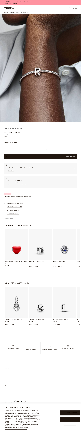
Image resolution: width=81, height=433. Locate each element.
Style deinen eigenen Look (40, 149)
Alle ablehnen (70, 419)
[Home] (9, 8)
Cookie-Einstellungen (70, 424)
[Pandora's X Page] (14, 401)
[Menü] (76, 8)
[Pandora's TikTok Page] (21, 401)
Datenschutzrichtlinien (11, 429)
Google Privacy (22, 429)
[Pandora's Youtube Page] (18, 401)
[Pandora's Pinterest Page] (25, 401)
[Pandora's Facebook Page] (6, 401)
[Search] (31, 8)
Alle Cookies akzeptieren (70, 412)
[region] (40, 418)
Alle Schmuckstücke (14, 12)
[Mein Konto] (69, 8)
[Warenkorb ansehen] (73, 8)
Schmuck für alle (24, 12)
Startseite (6, 12)
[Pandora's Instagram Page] (10, 401)
